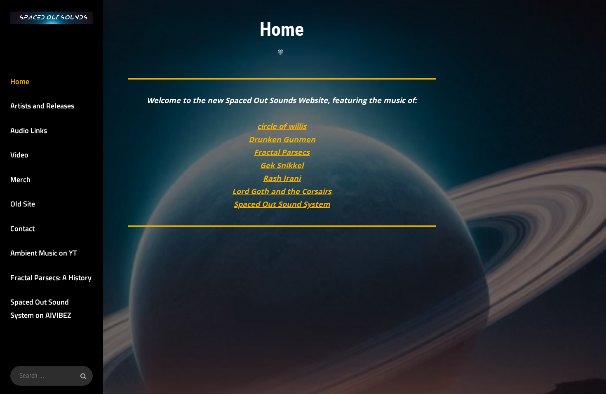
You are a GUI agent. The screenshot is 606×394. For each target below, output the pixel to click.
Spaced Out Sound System (282, 204)
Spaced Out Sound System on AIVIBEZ (40, 308)
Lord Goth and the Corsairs (281, 191)
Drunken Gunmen (282, 139)
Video (19, 154)
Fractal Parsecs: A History (51, 277)
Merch (20, 179)
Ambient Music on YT (43, 252)
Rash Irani (282, 178)
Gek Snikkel (281, 165)
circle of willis (281, 126)
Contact (22, 228)
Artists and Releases (42, 105)
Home (19, 81)
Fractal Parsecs (282, 152)
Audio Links (28, 130)
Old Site (22, 203)
